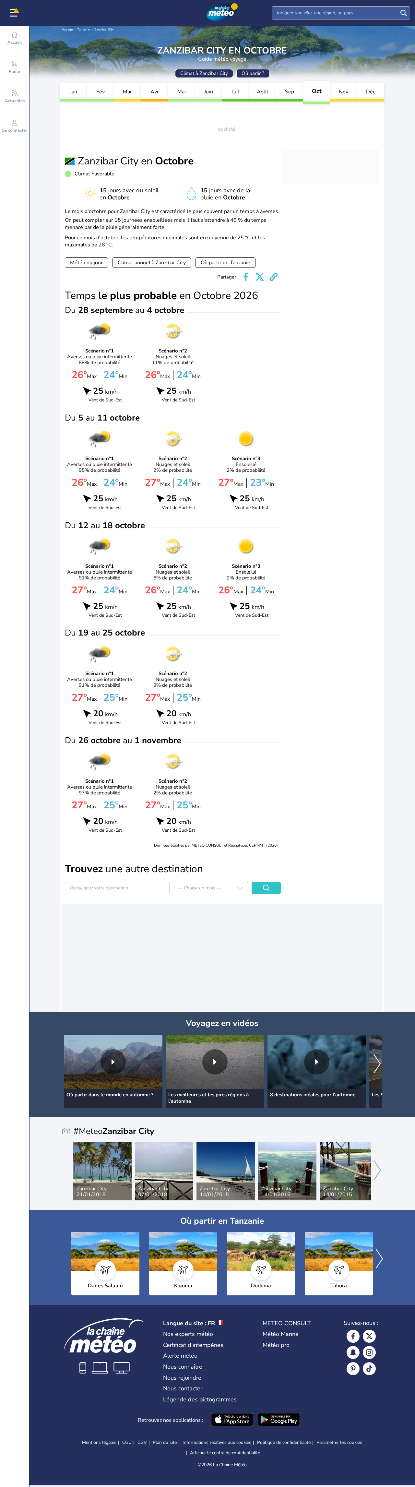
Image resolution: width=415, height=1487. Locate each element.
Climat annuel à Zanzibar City (152, 262)
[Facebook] (353, 1336)
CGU (127, 1442)
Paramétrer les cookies (339, 1442)
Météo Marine (281, 1334)
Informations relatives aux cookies (217, 1442)
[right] (377, 1064)
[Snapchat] (353, 1352)
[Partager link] (273, 277)
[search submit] (403, 12)
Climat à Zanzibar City (204, 73)
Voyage (67, 29)
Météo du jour (86, 262)
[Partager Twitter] (259, 277)
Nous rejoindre (182, 1378)
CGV (142, 1442)
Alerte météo (180, 1356)
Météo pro (276, 1345)
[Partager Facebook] (246, 277)
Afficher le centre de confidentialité (225, 1453)
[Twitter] (369, 1336)
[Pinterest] (353, 1368)
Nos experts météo (188, 1334)
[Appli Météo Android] (279, 1420)
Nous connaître (182, 1367)
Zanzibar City (104, 29)
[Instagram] (369, 1352)
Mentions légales (99, 1442)
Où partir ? (253, 73)
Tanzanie (83, 29)
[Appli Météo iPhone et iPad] (232, 1420)
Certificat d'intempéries (193, 1345)
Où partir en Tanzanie (225, 262)
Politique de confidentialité (284, 1442)
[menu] (14, 13)
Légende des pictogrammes (200, 1399)
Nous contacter (182, 1388)
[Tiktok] (369, 1368)
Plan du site (165, 1442)
